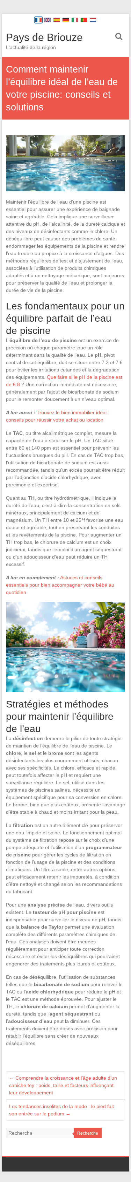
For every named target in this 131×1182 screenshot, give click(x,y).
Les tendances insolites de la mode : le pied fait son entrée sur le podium (61, 1110)
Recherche (87, 1133)
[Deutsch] (65, 20)
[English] (47, 20)
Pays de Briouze (44, 37)
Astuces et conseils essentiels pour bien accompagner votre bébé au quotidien (60, 585)
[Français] (38, 20)
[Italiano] (74, 20)
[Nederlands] (92, 20)
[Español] (56, 20)
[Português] (83, 20)
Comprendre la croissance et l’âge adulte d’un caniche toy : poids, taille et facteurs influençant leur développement (63, 1085)
